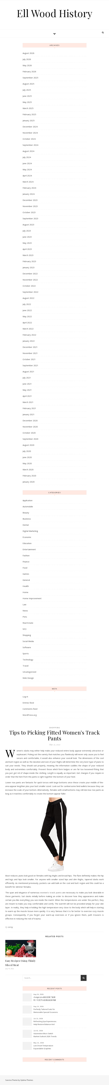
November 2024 (30, 132)
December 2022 (30, 273)
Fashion (26, 555)
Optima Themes (26, 1080)
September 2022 (30, 292)
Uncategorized (29, 671)
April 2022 (27, 322)
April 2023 (27, 249)
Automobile (28, 506)
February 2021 (29, 408)
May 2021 (27, 390)
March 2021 (28, 402)
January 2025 (29, 120)
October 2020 (29, 432)
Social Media (28, 641)
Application (27, 500)
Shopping (27, 635)
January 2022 (29, 341)
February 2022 (29, 334)
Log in (25, 696)
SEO (24, 629)
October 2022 (29, 285)
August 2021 (28, 371)
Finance (26, 561)
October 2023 (29, 212)
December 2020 (30, 420)
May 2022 (27, 316)
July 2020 (27, 451)
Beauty (26, 512)
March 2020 (28, 469)
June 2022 (27, 310)
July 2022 (27, 304)
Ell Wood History (54, 13)
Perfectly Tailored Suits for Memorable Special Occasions (45, 1010)
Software (27, 647)
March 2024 (28, 181)
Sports (26, 653)
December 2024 (30, 126)
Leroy (10, 927)
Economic (27, 537)
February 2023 (29, 261)
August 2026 (28, 53)
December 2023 (30, 200)
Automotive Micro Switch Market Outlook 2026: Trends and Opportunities (45, 1035)
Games (26, 574)
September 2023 (30, 218)
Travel (25, 665)
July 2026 (27, 59)
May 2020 (27, 463)
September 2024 (30, 145)
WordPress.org (30, 715)
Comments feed (30, 708)
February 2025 (29, 114)
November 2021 (30, 353)
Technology (28, 659)
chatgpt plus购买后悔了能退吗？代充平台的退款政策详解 (44, 998)
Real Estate (28, 623)
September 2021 (30, 365)
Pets (25, 616)
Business (27, 518)
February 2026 (29, 71)
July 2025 (27, 90)
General (26, 580)
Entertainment (29, 549)
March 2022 (28, 328)
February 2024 (29, 187)
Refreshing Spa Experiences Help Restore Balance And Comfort (44, 1023)
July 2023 (27, 230)
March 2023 (28, 255)
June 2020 (27, 457)
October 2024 (29, 139)
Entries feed (28, 702)
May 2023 (27, 243)
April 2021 (27, 396)
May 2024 (27, 169)
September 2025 (30, 77)
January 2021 (29, 414)
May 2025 (27, 102)
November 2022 (30, 279)
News (25, 610)
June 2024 (27, 163)
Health (26, 586)
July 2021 (27, 377)
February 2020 (29, 475)
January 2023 (29, 267)
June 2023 (27, 236)
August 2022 (28, 298)
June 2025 (27, 96)
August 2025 (28, 83)
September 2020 (30, 439)
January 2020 (29, 481)
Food (25, 567)
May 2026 (27, 65)
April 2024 (27, 175)
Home (25, 592)
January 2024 (29, 194)
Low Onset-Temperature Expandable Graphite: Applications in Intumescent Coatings (44, 1047)
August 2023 (28, 224)
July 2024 (27, 157)
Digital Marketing (30, 531)
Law (24, 604)
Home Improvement (32, 598)
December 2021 (30, 347)
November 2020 (30, 426)
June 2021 (27, 383)
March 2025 (28, 108)
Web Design (28, 678)
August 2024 (28, 151)
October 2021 (29, 359)
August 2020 (28, 445)
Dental (26, 525)
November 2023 (30, 206)
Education (27, 543)
